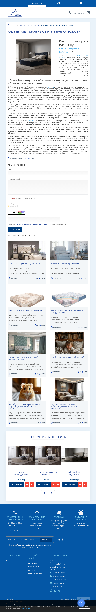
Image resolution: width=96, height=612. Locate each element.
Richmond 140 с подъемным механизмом (75, 473)
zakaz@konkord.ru (58, 576)
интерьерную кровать (69, 50)
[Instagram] (58, 539)
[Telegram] (55, 591)
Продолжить (15, 229)
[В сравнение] (32, 484)
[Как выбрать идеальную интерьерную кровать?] (33, 57)
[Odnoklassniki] (61, 539)
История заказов (34, 567)
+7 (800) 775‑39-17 (78, 13)
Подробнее (26, 608)
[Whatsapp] (51, 590)
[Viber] (59, 591)
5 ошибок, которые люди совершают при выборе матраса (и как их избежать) (25, 406)
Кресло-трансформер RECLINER (65, 263)
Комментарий (14, 179)
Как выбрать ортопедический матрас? (26, 310)
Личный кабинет (34, 563)
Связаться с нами (12, 561)
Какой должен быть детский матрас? (67, 357)
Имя (10, 169)
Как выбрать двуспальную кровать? (25, 263)
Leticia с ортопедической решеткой (21, 473)
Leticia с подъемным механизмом (48, 473)
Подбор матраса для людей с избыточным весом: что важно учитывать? (65, 406)
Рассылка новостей (35, 574)
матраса (32, 120)
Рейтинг (12, 204)
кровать (50, 87)
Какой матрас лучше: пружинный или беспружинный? (68, 311)
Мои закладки (33, 570)
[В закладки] (27, 484)
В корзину (17, 484)
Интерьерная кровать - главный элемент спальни (23, 358)
